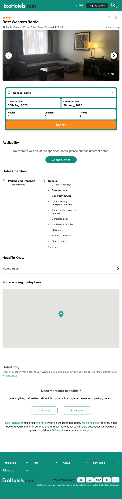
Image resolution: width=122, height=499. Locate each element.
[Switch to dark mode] (114, 5)
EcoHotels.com (14, 422)
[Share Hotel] (116, 17)
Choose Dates (61, 159)
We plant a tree (90, 422)
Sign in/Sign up (97, 5)
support (87, 430)
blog (41, 426)
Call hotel (44, 410)
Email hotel (76, 410)
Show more (53, 247)
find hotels (41, 422)
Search (61, 125)
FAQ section (59, 430)
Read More (11, 375)
